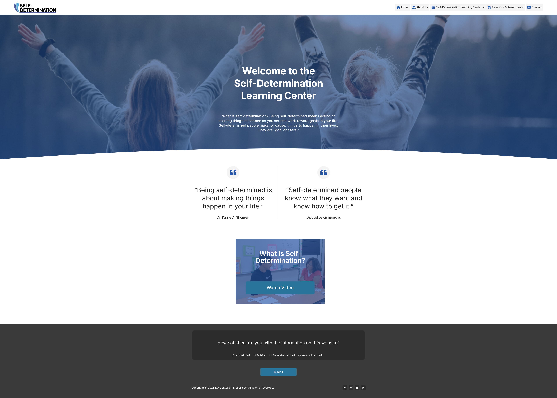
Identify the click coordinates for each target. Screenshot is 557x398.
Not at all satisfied (311, 355)
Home (405, 7)
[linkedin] (363, 387)
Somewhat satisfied (284, 355)
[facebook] (345, 387)
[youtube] (357, 387)
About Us (422, 7)
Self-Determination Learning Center (458, 7)
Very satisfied (242, 355)
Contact (537, 7)
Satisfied (261, 355)
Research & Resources (506, 7)
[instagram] (351, 387)
